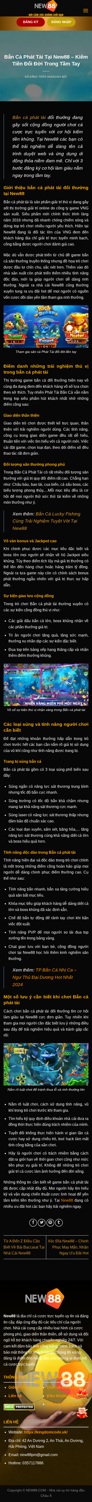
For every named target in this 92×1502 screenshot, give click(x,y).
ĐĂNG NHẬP (61, 22)
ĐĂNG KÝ (30, 22)
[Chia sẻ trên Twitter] (42, 1223)
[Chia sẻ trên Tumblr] (59, 1223)
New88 (67, 1200)
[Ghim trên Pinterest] (50, 1223)
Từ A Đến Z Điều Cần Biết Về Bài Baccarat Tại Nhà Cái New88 (24, 1247)
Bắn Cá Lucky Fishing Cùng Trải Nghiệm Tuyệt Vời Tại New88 (46, 521)
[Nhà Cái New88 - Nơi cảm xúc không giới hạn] (46, 8)
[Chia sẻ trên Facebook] (33, 1223)
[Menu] (85, 10)
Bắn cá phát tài (29, 117)
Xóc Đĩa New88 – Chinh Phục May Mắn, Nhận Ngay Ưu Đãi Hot (68, 1247)
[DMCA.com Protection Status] (19, 1407)
